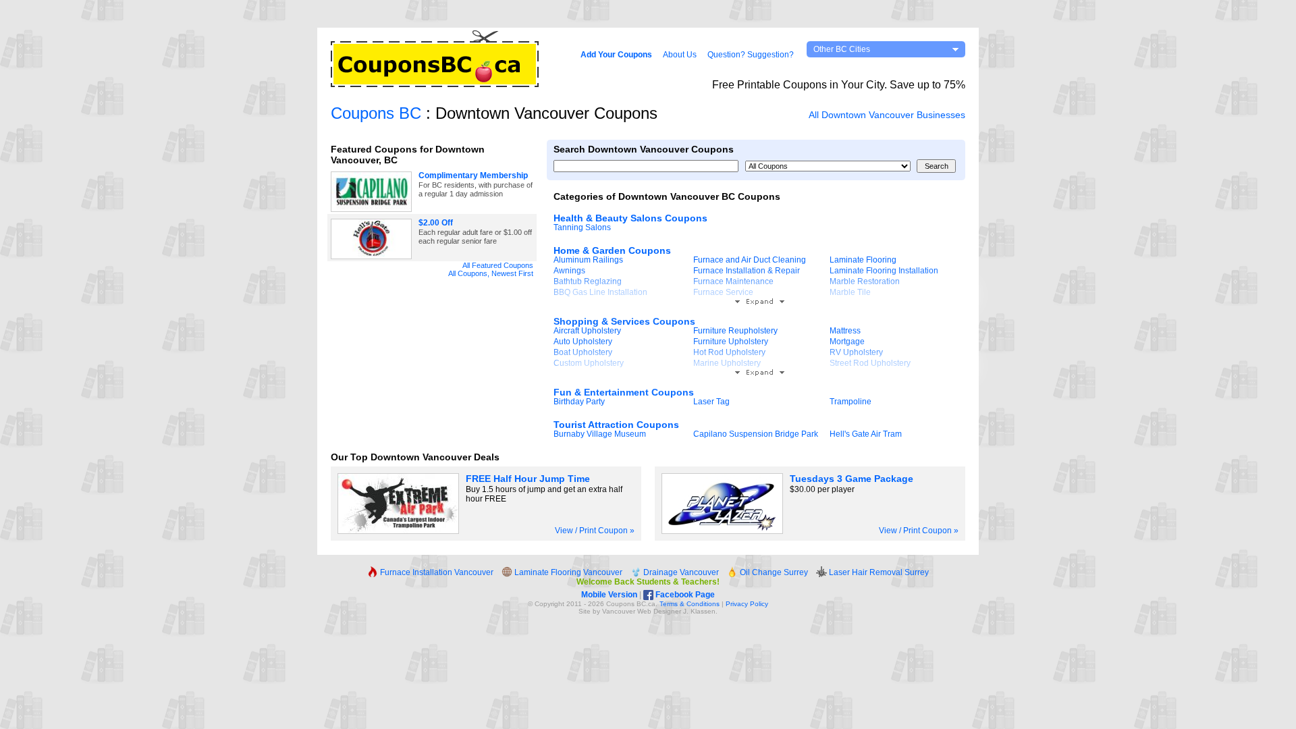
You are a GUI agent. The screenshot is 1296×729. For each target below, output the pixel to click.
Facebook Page (684, 594)
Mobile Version (609, 594)
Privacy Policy (747, 604)
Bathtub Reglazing (588, 281)
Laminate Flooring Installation (884, 270)
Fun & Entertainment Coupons (624, 392)
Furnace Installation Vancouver (435, 572)
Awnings (569, 270)
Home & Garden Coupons (612, 250)
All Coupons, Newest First (490, 273)
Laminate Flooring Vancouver (567, 572)
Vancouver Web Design (638, 611)
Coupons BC (376, 113)
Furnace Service (723, 292)
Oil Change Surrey (773, 572)
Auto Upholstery (583, 341)
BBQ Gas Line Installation (600, 292)
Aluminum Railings (588, 260)
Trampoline (850, 401)
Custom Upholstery (589, 363)
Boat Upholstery (583, 352)
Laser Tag (711, 401)
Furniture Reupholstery (735, 330)
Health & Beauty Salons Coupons (630, 218)
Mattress (845, 330)
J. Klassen (699, 611)
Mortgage (847, 341)
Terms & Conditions (689, 604)
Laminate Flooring (863, 260)
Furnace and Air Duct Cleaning (749, 260)
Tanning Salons (582, 227)
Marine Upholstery (727, 363)
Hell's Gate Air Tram (866, 434)
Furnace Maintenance (733, 281)
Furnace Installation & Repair (746, 270)
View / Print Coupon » (594, 530)
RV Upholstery (856, 352)
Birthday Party (579, 401)
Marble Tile (850, 292)
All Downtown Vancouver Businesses (887, 114)
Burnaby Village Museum (600, 434)
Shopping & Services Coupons (624, 321)
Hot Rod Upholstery (729, 352)
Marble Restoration (865, 281)
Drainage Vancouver (680, 572)
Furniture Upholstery (730, 341)
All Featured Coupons (497, 265)
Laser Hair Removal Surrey (878, 572)
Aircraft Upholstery (587, 330)
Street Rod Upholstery (870, 363)
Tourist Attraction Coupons (616, 424)
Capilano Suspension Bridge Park (755, 434)
